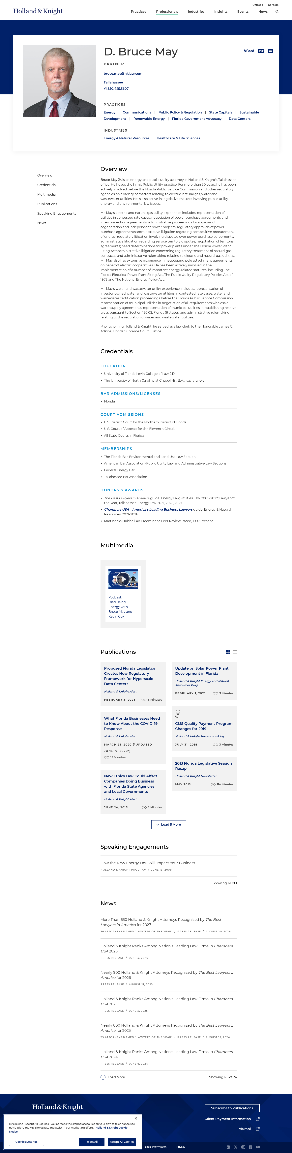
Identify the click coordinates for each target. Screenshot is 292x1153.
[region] (72, 1132)
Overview (44, 175)
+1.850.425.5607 (116, 89)
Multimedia (46, 194)
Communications (137, 112)
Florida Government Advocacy (196, 119)
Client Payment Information (228, 1119)
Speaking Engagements (56, 213)
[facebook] (250, 1147)
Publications (47, 204)
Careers (273, 4)
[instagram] (243, 1147)
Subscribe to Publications (232, 1108)
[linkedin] (228, 1147)
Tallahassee (113, 82)
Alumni (245, 1129)
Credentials (46, 185)
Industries (196, 12)
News (263, 12)
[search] (277, 12)
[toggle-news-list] (235, 652)
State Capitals (220, 112)
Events (242, 12)
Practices (138, 12)
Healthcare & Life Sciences (178, 138)
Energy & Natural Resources (126, 138)
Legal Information (155, 1146)
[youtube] (258, 1147)
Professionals (167, 12)
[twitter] (235, 1147)
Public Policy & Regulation (180, 112)
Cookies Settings (26, 1141)
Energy (109, 112)
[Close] (135, 1118)
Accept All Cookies (122, 1141)
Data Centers (239, 119)
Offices (257, 4)
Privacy (180, 1146)
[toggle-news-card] (228, 652)
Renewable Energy (149, 119)
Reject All (91, 1141)
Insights (220, 12)
